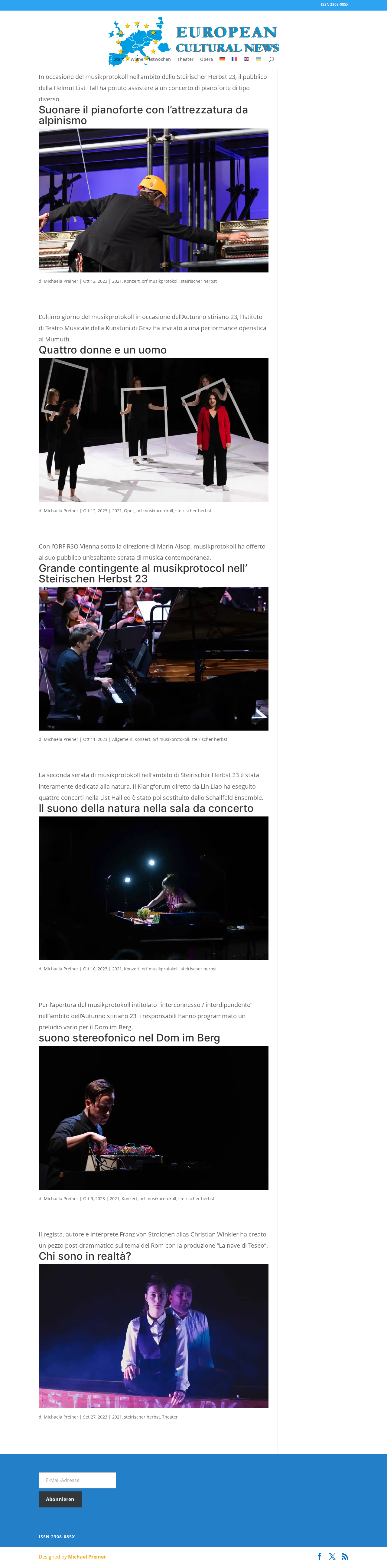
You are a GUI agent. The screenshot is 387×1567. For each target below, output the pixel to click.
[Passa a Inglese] (246, 63)
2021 (117, 281)
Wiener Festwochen (151, 59)
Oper (129, 510)
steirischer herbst (199, 281)
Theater (185, 59)
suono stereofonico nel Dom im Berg (129, 1037)
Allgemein (122, 739)
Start (119, 59)
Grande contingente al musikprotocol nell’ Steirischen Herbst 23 (143, 573)
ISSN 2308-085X (334, 5)
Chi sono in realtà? (85, 1256)
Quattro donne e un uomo (103, 350)
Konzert (132, 281)
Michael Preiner (87, 1556)
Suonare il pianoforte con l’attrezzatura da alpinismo (143, 114)
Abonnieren (60, 1499)
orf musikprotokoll (160, 281)
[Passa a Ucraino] (258, 63)
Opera (206, 59)
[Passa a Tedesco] (222, 63)
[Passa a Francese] (234, 63)
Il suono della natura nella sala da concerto (146, 808)
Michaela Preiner (61, 281)
